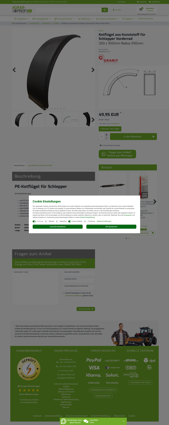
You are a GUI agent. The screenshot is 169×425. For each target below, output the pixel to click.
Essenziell (40, 221)
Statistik (51, 221)
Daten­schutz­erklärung (87, 217)
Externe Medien (77, 221)
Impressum (128, 215)
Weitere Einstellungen (104, 221)
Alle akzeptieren (111, 226)
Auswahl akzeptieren (58, 226)
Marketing (63, 221)
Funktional (91, 221)
